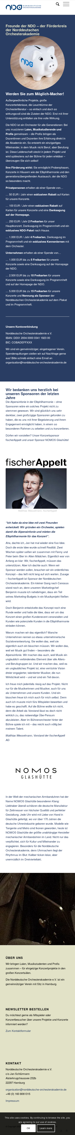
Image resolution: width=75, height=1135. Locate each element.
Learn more (46, 1128)
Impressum (12, 1100)
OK (28, 1128)
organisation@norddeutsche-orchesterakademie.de (36, 1089)
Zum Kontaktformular (18, 1031)
